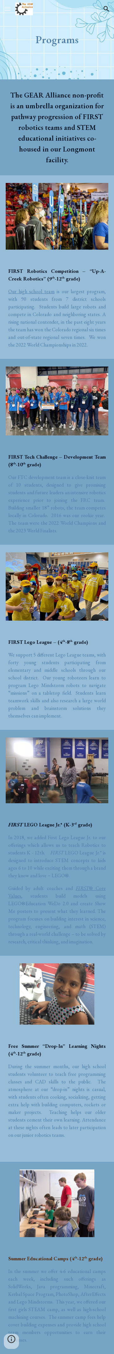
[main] (57, 40)
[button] (7, 8)
